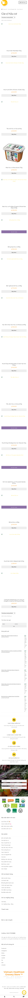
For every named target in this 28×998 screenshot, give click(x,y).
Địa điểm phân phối (6, 892)
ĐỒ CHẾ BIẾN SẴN (6, 838)
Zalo (2, 962)
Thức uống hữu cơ (5, 849)
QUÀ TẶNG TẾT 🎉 (5, 821)
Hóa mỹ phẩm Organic (6, 866)
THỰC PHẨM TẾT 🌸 (6, 824)
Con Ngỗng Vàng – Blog (7, 904)
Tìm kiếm (14, 996)
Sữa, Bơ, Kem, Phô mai (6, 847)
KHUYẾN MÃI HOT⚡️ (6, 828)
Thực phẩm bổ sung (6, 861)
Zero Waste (4, 868)
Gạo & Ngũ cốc (5, 852)
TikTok (2, 953)
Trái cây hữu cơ (5, 840)
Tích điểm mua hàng (6, 889)
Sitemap (22, 988)
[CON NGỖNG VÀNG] (4, 3)
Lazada (3, 957)
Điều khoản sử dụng (14, 988)
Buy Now (14, 56)
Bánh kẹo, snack (5, 864)
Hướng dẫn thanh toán (7, 882)
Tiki (2, 960)
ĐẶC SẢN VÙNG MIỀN (7, 826)
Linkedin (3, 965)
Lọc (14, 626)
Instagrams (4, 950)
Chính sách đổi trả (5, 887)
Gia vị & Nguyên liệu (12, 9)
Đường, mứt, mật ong (6, 859)
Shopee (3, 955)
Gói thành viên (4, 880)
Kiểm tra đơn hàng (5, 878)
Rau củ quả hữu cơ (6, 842)
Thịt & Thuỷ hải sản (5, 845)
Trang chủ (5, 9)
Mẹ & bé (3, 857)
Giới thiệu (3, 901)
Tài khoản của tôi (4, 996)
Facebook (3, 948)
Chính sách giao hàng (6, 885)
